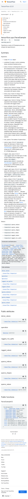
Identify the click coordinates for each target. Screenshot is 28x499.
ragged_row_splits (7, 281)
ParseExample (8, 147)
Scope (10, 59)
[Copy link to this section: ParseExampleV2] (14, 402)
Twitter (3, 464)
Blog (2, 457)
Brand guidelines (5, 480)
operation (5, 276)
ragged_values (6, 286)
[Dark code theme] (23, 319)
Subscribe (23, 491)
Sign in (24, 1)
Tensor (9, 115)
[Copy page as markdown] (9, 40)
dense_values (5, 270)
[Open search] (21, 2)
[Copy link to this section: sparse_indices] (12, 362)
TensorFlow (3, 11)
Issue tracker (4, 473)
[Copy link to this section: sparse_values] (12, 384)
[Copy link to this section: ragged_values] (12, 350)
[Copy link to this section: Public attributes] (15, 312)
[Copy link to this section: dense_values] (12, 316)
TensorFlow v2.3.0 (7, 6)
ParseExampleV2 (6, 245)
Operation (5, 278)
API (9, 11)
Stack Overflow (4, 478)
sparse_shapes (6, 297)
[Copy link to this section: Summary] (10, 53)
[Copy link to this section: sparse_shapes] (13, 373)
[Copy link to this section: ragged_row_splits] (15, 339)
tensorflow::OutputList (10, 273)
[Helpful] (10, 14)
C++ (22, 11)
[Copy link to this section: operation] (9, 327)
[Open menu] (2, 2)
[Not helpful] (12, 14)
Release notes (4, 475)
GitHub (2, 462)
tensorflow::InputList (8, 254)
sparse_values (6, 302)
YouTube (3, 467)
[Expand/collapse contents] (9, 18)
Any (5, 211)
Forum (2, 459)
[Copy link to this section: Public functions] (15, 397)
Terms (2, 488)
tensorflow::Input (18, 246)
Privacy (7, 488)
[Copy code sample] (25, 319)
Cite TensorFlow (5, 483)
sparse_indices (6, 292)
